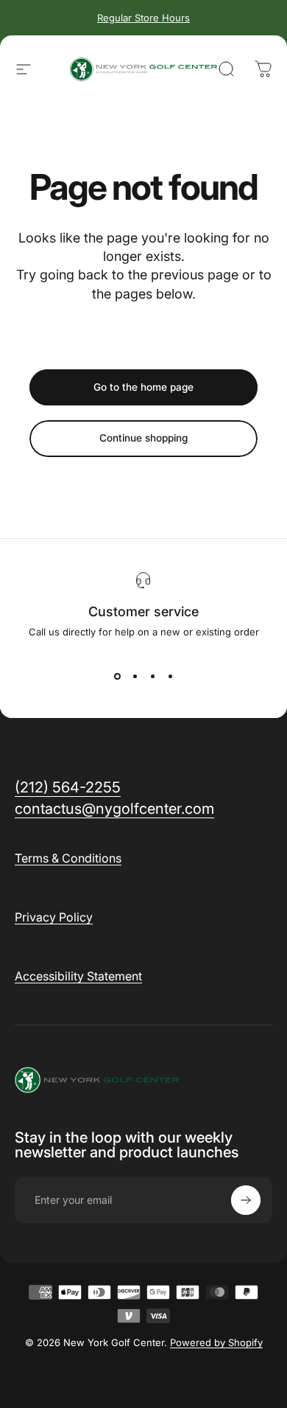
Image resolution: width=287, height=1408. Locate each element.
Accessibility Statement (78, 976)
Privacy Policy (54, 917)
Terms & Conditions (68, 858)
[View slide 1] (117, 676)
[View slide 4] (170, 676)
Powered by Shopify (216, 1342)
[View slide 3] (152, 676)
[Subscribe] (246, 1200)
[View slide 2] (135, 676)
